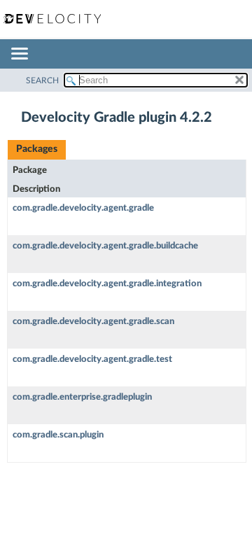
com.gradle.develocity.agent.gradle (83, 208)
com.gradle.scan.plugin (58, 435)
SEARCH (42, 80)
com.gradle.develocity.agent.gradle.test (92, 359)
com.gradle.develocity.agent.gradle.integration (107, 283)
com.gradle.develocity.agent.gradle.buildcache (105, 246)
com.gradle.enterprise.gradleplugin (82, 397)
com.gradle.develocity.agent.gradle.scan (93, 321)
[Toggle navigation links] (19, 54)
